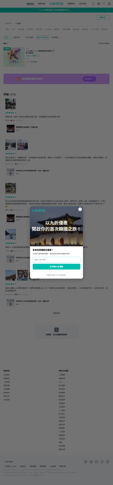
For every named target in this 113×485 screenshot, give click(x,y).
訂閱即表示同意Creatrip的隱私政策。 (56, 275)
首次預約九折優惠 (56, 267)
